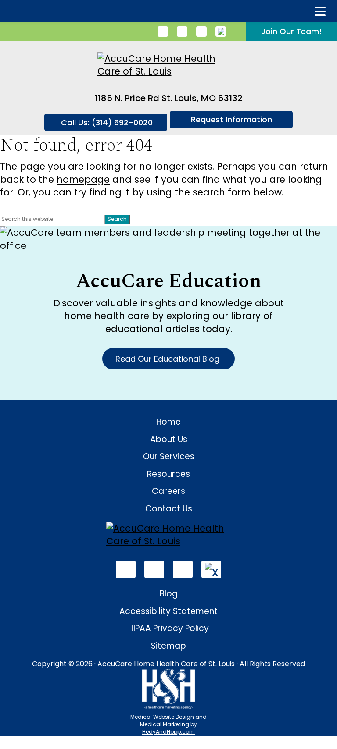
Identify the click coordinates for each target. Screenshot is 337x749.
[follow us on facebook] (182, 31)
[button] (320, 11)
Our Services (168, 456)
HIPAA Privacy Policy (168, 628)
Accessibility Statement (168, 611)
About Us (168, 439)
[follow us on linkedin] (163, 31)
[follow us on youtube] (201, 31)
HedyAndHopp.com (168, 731)
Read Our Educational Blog (168, 358)
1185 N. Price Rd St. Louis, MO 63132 (169, 98)
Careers (168, 491)
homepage (83, 179)
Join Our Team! (291, 31)
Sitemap (168, 646)
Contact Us (168, 509)
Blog (169, 594)
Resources (168, 474)
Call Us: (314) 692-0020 (107, 122)
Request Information (231, 119)
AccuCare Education (168, 281)
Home (168, 422)
